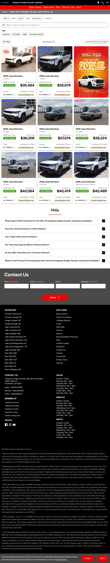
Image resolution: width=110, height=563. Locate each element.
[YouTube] (14, 424)
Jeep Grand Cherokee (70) (15, 337)
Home (4, 12)
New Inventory (62, 314)
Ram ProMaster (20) (13, 369)
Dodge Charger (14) (13, 320)
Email (36, 281)
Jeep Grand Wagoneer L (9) (16, 346)
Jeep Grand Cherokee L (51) (16, 340)
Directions (60, 346)
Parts (58, 340)
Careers (59, 353)
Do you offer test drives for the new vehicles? (27, 253)
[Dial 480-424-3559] (103, 2)
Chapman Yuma (11, 412)
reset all (48, 18)
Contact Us (60, 350)
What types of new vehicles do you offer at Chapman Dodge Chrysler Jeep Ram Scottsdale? (48, 221)
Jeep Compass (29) (13, 330)
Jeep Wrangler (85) (12, 350)
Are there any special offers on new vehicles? (27, 245)
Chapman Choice (12, 402)
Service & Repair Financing (67, 337)
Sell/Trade (60, 327)
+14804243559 (16, 387)
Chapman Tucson (12, 409)
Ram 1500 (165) (11, 353)
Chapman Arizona (12, 406)
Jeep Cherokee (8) (12, 327)
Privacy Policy (62, 360)
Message (89, 281)
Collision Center (62, 343)
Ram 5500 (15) (10, 366)
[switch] (107, 2)
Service (59, 333)
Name (11, 281)
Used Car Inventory (64, 317)
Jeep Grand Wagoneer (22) (16, 343)
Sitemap (59, 363)
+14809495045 (16, 394)
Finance (59, 330)
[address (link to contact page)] (98, 2)
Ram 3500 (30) (11, 360)
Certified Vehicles (63, 320)
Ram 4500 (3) (10, 363)
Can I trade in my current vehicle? (21, 237)
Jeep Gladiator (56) (12, 333)
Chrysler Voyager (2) (13, 317)
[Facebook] (6, 424)
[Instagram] (10, 424)
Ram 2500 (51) (10, 356)
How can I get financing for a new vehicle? (25, 229)
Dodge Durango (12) (13, 324)
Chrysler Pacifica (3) (13, 314)
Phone (58, 281)
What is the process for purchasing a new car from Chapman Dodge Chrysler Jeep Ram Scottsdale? (52, 260)
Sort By (89, 42)
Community (61, 356)
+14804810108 (18, 391)
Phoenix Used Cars (12, 415)
